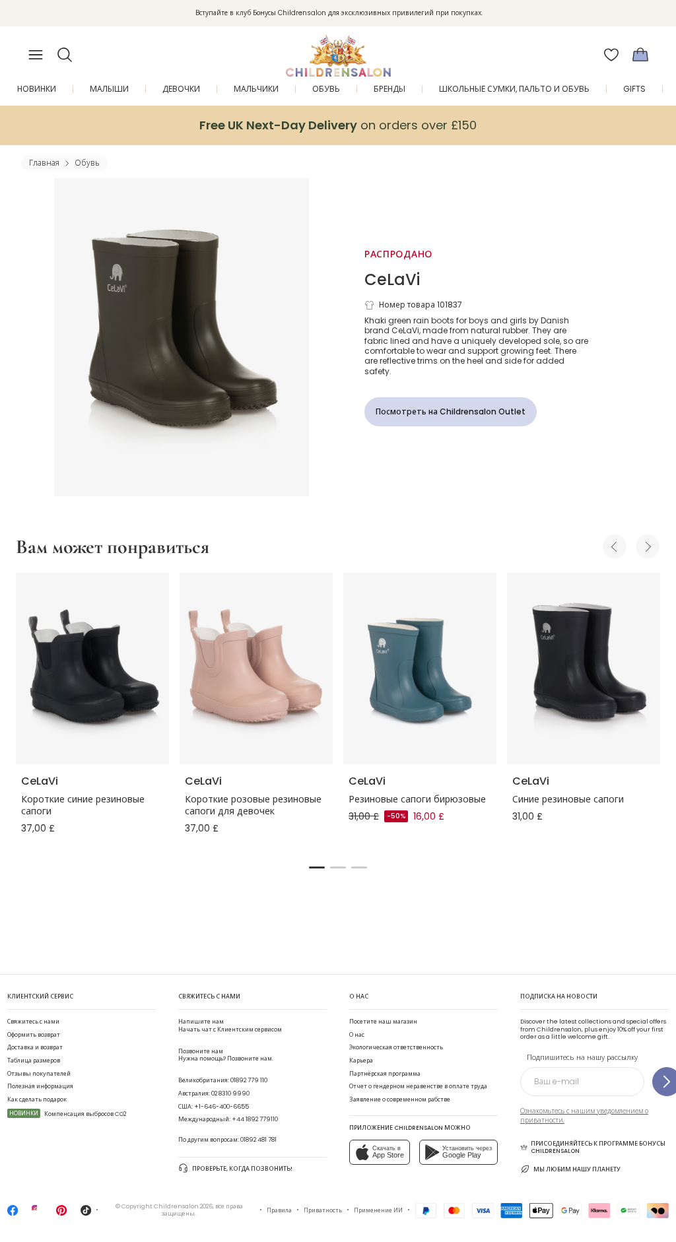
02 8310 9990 (230, 1093)
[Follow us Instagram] (37, 1214)
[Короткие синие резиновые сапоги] (92, 668)
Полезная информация (40, 1086)
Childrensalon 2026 (183, 1206)
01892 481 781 (258, 1140)
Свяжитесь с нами (33, 1022)
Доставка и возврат (35, 1047)
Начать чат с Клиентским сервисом (230, 1025)
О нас (356, 1035)
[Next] (647, 546)
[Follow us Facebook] (12, 1214)
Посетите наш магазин (383, 1022)
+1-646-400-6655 (221, 1107)
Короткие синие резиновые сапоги (83, 805)
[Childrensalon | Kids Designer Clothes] (338, 51)
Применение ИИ (378, 1210)
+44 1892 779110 (255, 1119)
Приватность (323, 1210)
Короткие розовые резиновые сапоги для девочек (253, 805)
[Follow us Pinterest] (61, 1214)
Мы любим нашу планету (577, 1169)
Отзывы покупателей (39, 1074)
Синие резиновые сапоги (568, 799)
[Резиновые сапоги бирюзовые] (419, 668)
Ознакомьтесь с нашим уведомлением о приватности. (584, 1115)
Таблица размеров (33, 1060)
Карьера (361, 1060)
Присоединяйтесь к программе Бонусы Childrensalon (598, 1147)
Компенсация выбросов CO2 (67, 1114)
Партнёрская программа (385, 1074)
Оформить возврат (33, 1035)
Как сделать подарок (37, 1099)
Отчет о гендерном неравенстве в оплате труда (418, 1086)
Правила (279, 1210)
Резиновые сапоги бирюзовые (417, 799)
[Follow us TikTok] (86, 1214)
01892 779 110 (248, 1080)
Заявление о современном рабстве (399, 1099)
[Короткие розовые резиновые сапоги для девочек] (256, 668)
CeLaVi (392, 279)
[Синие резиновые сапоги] (583, 668)
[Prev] (614, 546)
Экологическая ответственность (396, 1047)
